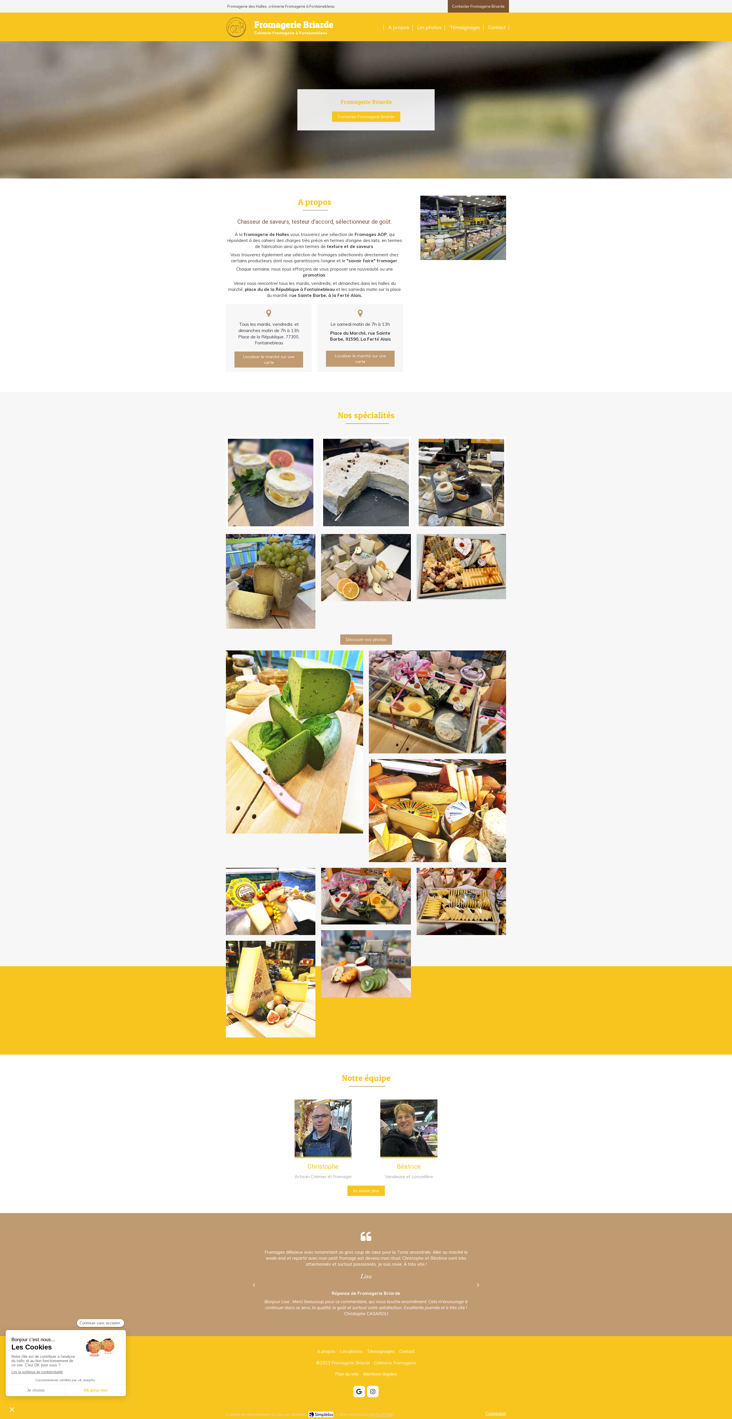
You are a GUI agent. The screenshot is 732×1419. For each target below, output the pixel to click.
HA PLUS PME (381, 1414)
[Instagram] (373, 1391)
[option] (366, 1281)
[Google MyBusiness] (359, 1391)
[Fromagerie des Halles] (236, 35)
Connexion (496, 1413)
